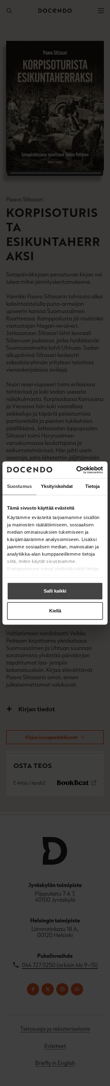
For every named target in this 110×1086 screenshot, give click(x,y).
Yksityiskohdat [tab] (57, 486)
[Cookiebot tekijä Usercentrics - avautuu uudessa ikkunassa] (77, 470)
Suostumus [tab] (19, 486)
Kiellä (55, 610)
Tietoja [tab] (92, 486)
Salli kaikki (55, 591)
